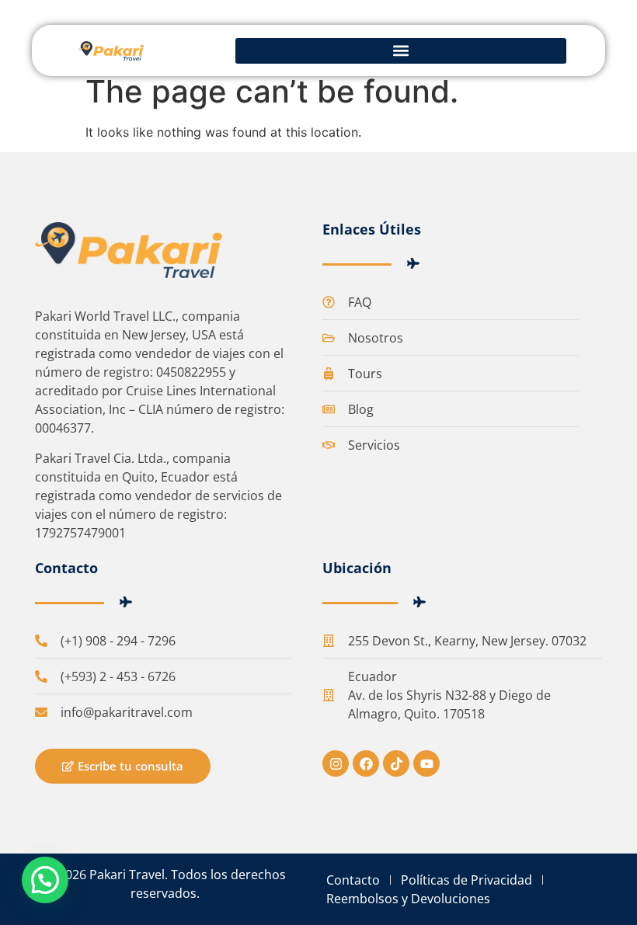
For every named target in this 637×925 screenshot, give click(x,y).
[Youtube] (426, 763)
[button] (400, 51)
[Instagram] (335, 763)
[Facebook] (366, 763)
